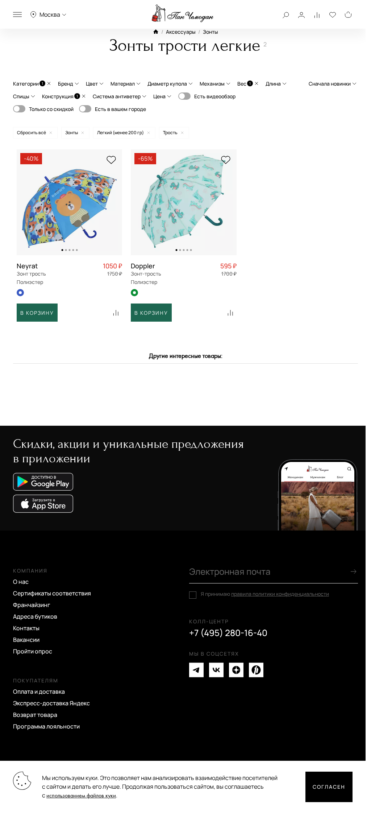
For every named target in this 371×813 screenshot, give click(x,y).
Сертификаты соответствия (52, 593)
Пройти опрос (32, 651)
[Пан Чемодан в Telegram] (196, 670)
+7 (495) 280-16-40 (228, 632)
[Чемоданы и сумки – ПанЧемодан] (182, 13)
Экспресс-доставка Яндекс (51, 703)
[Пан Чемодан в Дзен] (236, 670)
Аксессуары (181, 31)
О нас (21, 582)
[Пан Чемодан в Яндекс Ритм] (256, 670)
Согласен (329, 786)
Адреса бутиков (35, 616)
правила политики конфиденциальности (280, 593)
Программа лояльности (46, 726)
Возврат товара (35, 715)
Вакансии (26, 640)
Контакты (26, 628)
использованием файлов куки (81, 796)
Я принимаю (265, 594)
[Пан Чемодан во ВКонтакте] (216, 670)
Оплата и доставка (39, 692)
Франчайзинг (31, 605)
